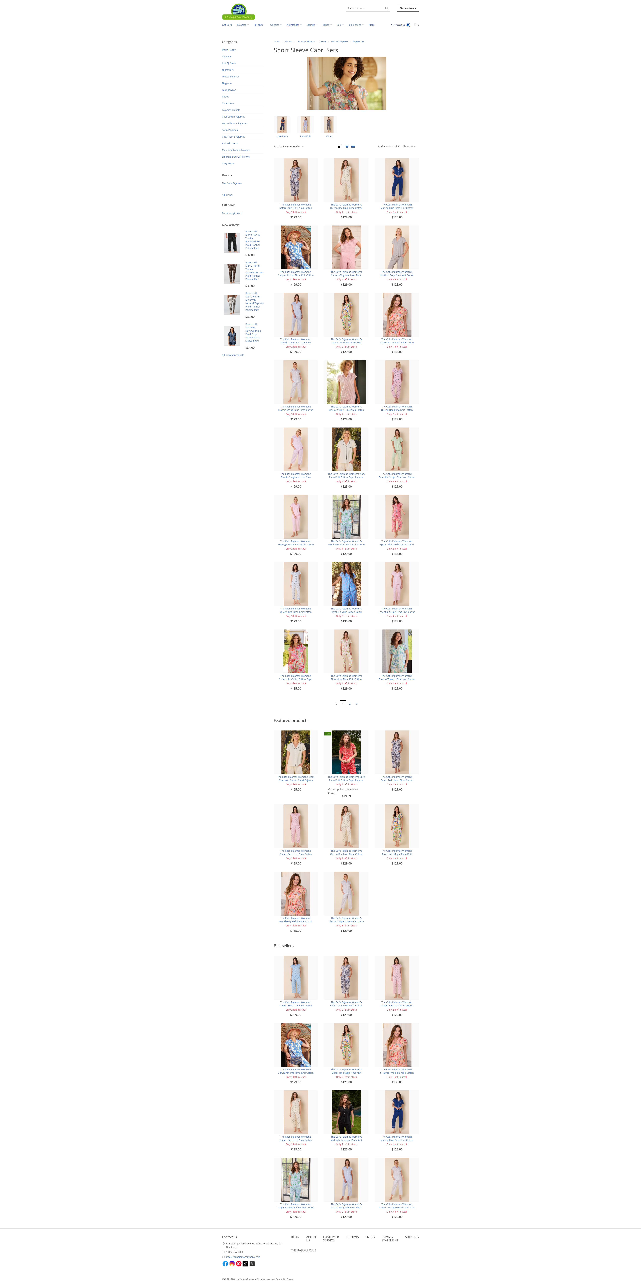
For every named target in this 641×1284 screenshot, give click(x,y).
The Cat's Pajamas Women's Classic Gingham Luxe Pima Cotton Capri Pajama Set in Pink (346, 275)
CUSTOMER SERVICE (331, 1238)
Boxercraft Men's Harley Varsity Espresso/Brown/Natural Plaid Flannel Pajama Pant (259, 271)
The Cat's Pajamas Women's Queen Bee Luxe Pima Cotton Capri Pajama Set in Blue (296, 1005)
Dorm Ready (229, 49)
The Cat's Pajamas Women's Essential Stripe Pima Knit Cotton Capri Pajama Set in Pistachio (397, 477)
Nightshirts (228, 69)
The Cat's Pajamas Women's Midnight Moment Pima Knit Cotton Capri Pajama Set (346, 1140)
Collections (228, 103)
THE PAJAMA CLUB (303, 1250)
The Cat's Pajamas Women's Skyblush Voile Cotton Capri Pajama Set (346, 612)
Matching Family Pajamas (236, 150)
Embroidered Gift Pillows (236, 156)
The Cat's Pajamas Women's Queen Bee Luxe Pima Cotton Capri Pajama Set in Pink (296, 854)
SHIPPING (412, 1237)
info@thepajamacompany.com (243, 1256)
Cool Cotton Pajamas (233, 116)
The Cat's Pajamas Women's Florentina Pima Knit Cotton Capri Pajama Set (346, 679)
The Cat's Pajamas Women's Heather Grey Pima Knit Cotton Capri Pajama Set (397, 275)
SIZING (370, 1237)
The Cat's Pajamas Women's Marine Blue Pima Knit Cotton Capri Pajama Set (396, 208)
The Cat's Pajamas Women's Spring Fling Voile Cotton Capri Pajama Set (397, 544)
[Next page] (356, 703)
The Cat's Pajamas (232, 183)
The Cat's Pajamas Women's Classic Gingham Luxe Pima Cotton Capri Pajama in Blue (295, 342)
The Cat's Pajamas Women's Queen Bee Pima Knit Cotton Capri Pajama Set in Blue (296, 612)
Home (276, 41)
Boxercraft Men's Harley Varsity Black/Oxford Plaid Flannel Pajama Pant (252, 240)
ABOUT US (311, 1238)
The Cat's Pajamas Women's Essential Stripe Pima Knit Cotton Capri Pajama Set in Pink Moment (397, 612)
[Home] (238, 11)
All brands (228, 194)
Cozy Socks (228, 163)
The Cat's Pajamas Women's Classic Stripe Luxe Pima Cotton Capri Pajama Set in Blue (295, 410)
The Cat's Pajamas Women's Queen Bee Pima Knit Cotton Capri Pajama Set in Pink (397, 410)
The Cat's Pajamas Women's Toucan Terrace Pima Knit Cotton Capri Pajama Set (397, 679)
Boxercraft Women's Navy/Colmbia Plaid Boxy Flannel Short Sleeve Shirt (253, 332)
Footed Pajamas (231, 76)
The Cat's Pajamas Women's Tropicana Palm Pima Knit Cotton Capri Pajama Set (346, 544)
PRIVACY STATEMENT (390, 1238)
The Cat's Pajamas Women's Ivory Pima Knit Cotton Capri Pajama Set (346, 477)
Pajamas (226, 56)
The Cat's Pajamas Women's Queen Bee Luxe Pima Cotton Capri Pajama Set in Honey (346, 208)
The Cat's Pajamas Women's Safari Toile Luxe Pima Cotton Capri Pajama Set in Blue (295, 208)
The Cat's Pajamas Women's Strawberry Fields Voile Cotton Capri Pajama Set (397, 342)
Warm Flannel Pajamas (235, 123)
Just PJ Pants (229, 63)
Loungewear (229, 89)
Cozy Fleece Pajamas (233, 136)
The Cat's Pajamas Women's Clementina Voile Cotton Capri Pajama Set (295, 679)
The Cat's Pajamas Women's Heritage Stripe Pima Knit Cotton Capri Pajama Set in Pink (296, 544)
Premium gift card (232, 213)
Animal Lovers (230, 143)
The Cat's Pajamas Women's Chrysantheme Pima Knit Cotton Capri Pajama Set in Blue (296, 275)
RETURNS (352, 1237)
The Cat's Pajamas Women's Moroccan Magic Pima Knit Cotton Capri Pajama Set (346, 342)
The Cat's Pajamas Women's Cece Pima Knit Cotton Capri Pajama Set (346, 780)
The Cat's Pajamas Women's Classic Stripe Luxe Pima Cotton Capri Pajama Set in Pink (346, 410)
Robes (225, 96)
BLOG (295, 1237)
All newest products (233, 355)
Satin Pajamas (230, 130)
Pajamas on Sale (231, 110)
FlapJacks (227, 83)
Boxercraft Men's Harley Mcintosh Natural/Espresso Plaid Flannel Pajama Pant (255, 301)
